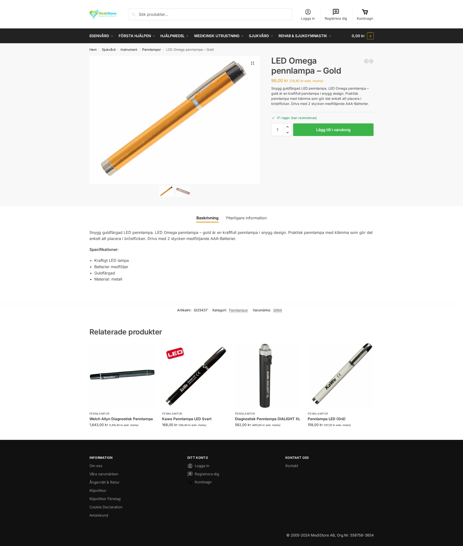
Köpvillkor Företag (105, 498)
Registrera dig (336, 18)
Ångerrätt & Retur (104, 482)
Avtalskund (98, 515)
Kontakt (291, 465)
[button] (363, 36)
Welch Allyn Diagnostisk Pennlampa (121, 419)
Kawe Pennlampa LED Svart (186, 419)
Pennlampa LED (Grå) (327, 419)
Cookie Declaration (105, 507)
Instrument (129, 49)
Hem (93, 49)
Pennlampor (151, 49)
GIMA (277, 310)
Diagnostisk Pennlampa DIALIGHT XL (267, 419)
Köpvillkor (97, 490)
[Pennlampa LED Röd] (371, 61)
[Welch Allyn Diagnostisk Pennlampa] (122, 376)
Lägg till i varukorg (333, 129)
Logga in (308, 18)
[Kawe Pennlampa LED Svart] (366, 61)
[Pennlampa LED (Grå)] (340, 376)
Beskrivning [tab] (207, 217)
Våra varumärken (103, 474)
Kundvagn (365, 18)
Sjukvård (108, 49)
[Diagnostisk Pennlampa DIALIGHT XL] (268, 376)
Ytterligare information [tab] (246, 217)
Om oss (95, 465)
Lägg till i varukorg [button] (122, 435)
